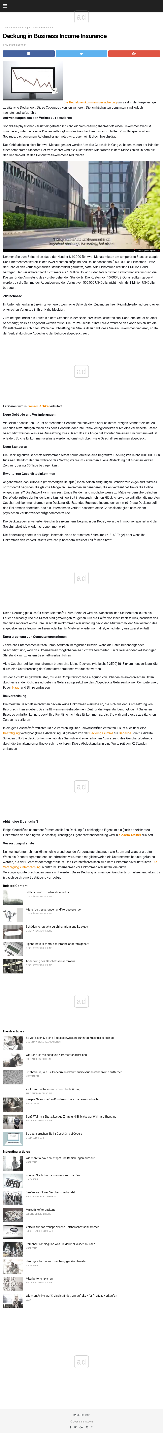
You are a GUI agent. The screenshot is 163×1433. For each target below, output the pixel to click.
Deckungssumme (101, 733)
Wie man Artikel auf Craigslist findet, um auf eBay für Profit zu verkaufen (71, 1295)
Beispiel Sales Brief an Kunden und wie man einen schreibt (62, 1099)
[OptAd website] (146, 250)
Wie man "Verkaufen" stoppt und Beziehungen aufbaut (60, 1158)
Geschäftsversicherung (15, 27)
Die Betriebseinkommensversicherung (90, 102)
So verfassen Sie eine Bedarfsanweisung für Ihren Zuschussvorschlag (70, 1037)
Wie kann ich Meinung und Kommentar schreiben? (57, 1054)
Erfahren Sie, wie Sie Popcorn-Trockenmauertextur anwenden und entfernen (74, 1072)
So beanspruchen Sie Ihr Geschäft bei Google (54, 1133)
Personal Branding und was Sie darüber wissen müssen (60, 1244)
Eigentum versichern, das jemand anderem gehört (57, 943)
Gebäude (125, 733)
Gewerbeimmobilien (42, 27)
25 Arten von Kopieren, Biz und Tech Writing (53, 1089)
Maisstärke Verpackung (40, 1209)
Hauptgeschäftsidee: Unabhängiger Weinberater (56, 1261)
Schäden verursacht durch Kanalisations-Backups (57, 926)
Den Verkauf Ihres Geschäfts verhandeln (51, 1192)
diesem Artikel (38, 406)
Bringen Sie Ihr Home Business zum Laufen (53, 1175)
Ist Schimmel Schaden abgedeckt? (47, 892)
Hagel (16, 687)
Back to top (81, 1415)
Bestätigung (11, 733)
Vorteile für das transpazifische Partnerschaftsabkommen (62, 1227)
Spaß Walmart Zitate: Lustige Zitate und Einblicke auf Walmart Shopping (71, 1116)
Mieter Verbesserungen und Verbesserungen (54, 909)
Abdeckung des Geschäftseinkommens (50, 961)
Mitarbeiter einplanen (39, 1278)
